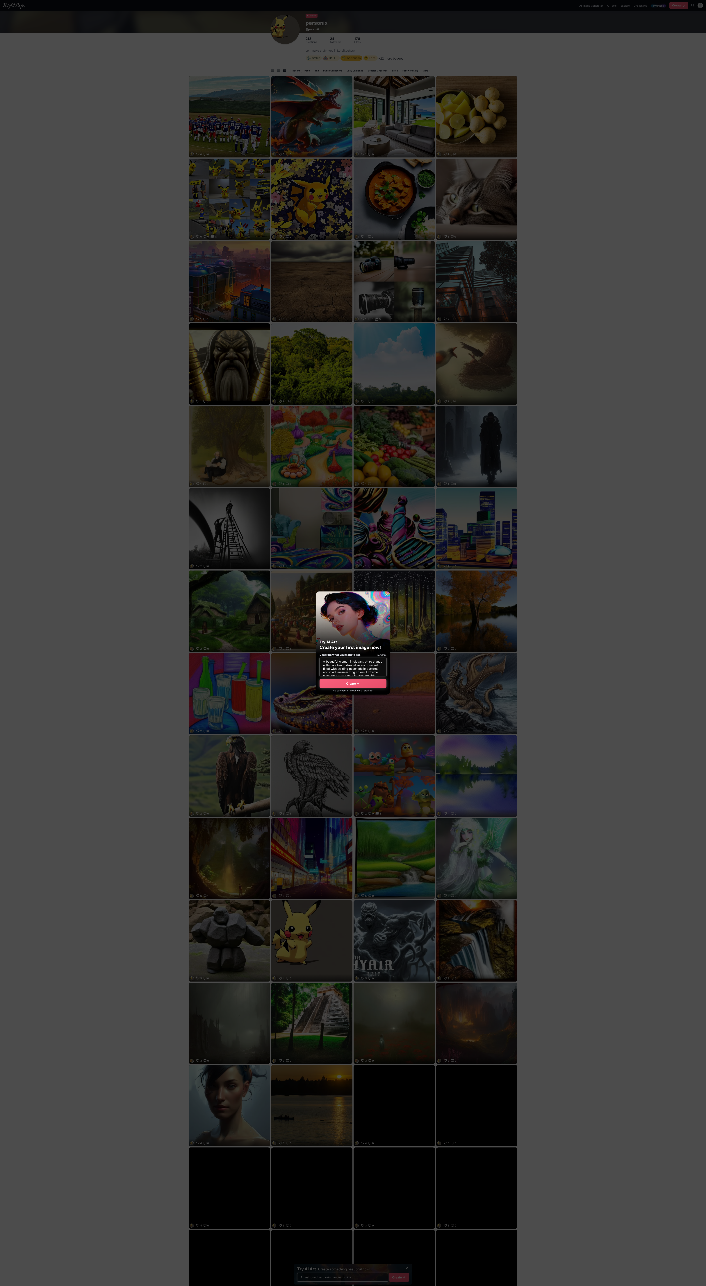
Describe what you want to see (340, 655)
